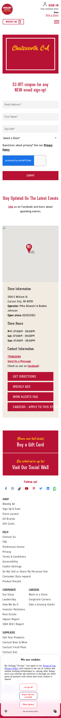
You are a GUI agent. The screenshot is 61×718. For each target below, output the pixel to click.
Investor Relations (14, 609)
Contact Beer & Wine (15, 642)
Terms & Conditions (14, 556)
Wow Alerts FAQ (25, 396)
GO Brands (9, 519)
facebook (33, 366)
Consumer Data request (17, 576)
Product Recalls (12, 581)
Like (10, 207)
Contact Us (9, 537)
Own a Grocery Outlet (42, 604)
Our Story (8, 594)
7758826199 (14, 356)
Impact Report (11, 619)
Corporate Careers (40, 599)
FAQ (5, 542)
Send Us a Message (19, 361)
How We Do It (10, 604)
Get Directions (24, 376)
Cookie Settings (12, 566)
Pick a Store (52, 15)
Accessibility (10, 561)
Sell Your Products (13, 637)
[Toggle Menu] (56, 21)
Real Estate (10, 614)
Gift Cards (9, 523)
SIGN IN (53, 5)
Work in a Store (38, 594)
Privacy (7, 552)
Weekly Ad (11, 21)
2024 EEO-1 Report (13, 624)
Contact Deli (10, 652)
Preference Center (14, 547)
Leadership (9, 599)
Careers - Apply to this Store (33, 407)
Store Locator (11, 514)
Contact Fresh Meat (14, 647)
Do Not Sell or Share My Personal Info (25, 571)
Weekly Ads (21, 386)
